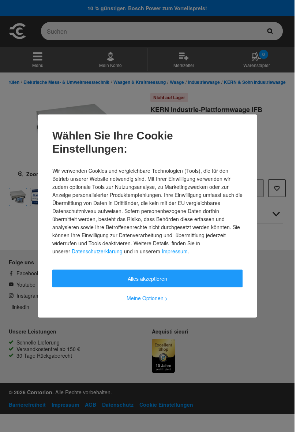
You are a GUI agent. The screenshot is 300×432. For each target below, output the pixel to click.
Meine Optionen (147, 298)
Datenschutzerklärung (97, 251)
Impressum (175, 251)
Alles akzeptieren (147, 278)
